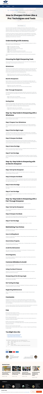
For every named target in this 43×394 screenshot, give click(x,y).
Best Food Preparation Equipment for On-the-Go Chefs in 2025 (16, 373)
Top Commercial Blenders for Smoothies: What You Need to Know (26, 373)
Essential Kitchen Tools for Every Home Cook (14, 336)
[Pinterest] (13, 352)
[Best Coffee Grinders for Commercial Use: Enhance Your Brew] (6, 368)
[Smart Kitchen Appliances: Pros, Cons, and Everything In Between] (3, 386)
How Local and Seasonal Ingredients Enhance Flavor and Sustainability (37, 387)
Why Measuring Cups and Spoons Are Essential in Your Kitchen (36, 374)
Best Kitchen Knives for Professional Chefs (14, 334)
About (13, 6)
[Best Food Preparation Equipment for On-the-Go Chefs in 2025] (16, 368)
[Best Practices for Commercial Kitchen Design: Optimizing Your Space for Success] (13, 386)
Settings (33, 391)
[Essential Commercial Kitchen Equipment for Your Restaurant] (23, 386)
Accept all (39, 391)
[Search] (40, 2)
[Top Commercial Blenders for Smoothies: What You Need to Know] (26, 368)
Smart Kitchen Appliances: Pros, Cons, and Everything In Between (8, 386)
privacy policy (27, 392)
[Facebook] (7, 352)
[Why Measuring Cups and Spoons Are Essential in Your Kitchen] (36, 368)
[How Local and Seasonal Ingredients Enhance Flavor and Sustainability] (33, 386)
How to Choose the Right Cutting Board (13, 335)
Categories (8, 6)
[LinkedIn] (17, 352)
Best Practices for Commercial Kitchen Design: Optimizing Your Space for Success (17, 387)
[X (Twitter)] (10, 352)
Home (3, 6)
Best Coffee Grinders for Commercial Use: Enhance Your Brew (6, 373)
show (24, 25)
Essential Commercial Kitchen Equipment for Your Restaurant (27, 386)
